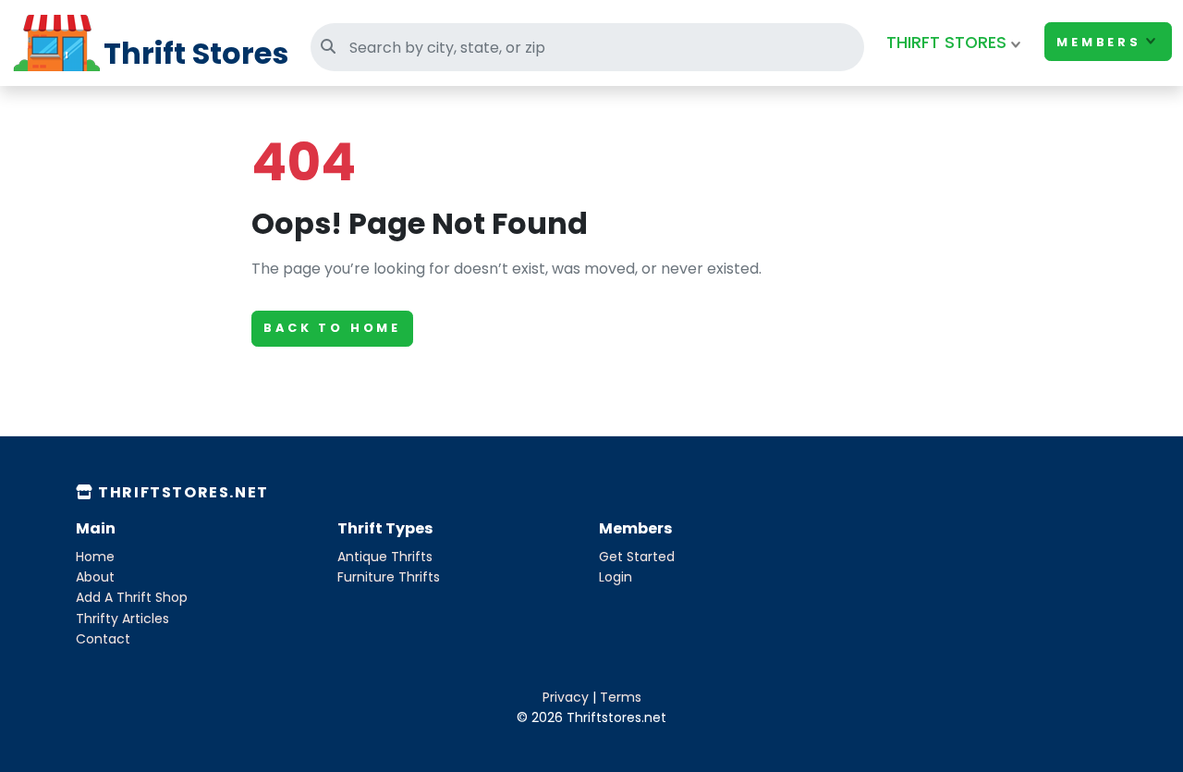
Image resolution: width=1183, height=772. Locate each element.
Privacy (566, 697)
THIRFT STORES (946, 42)
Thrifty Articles (122, 618)
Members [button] (1098, 42)
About (95, 577)
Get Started (637, 556)
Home (95, 556)
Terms (620, 697)
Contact (103, 639)
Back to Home (332, 328)
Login (615, 577)
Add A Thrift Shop (132, 597)
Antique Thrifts (385, 556)
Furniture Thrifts (388, 577)
